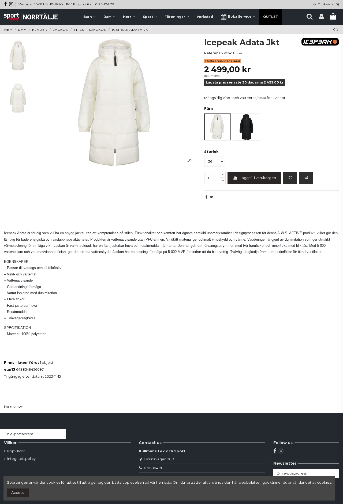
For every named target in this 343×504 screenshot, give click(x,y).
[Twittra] (211, 197)
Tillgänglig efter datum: (24, 376)
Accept (17, 492)
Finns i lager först (21, 362)
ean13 (9, 369)
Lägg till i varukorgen (258, 178)
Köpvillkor (16, 451)
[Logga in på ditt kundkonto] (321, 17)
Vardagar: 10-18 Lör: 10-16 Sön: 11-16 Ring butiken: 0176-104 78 (66, 4)
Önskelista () (328, 4)
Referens (212, 53)
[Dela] (206, 197)
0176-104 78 (153, 468)
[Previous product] (335, 29)
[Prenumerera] (60, 434)
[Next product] (338, 29)
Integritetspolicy (21, 458)
